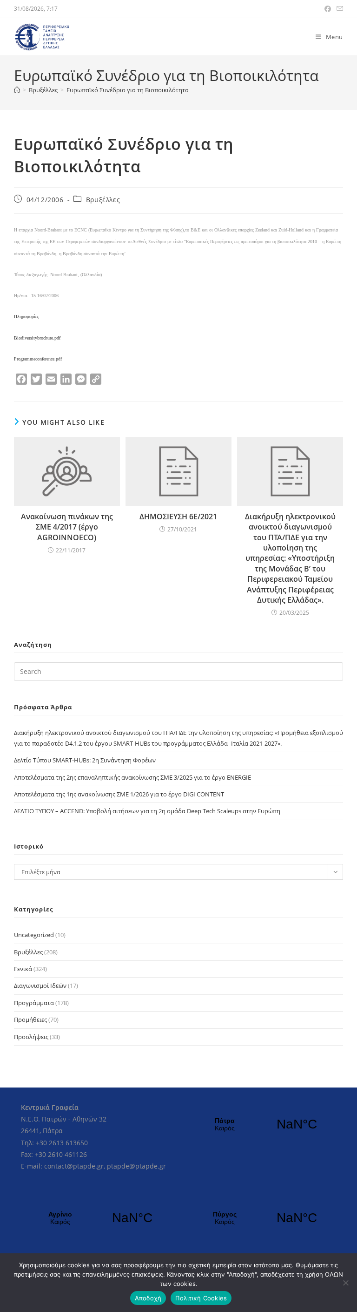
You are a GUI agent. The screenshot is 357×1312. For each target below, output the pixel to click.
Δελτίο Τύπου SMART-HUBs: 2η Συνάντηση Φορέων (85, 760)
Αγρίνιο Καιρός (96, 1218)
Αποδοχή (148, 1298)
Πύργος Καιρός (260, 1218)
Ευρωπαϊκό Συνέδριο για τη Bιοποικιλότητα (127, 90)
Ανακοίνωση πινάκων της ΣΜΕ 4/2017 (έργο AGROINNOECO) (67, 527)
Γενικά (23, 969)
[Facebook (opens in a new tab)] (328, 9)
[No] (345, 1282)
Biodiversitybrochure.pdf (37, 337)
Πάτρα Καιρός (260, 1124)
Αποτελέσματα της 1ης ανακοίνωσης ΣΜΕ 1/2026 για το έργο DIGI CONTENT (119, 794)
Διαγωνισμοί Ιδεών (40, 985)
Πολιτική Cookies (201, 1298)
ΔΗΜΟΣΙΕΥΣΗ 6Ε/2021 (178, 516)
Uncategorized (34, 935)
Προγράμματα (34, 1003)
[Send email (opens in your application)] (338, 9)
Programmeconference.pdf (38, 358)
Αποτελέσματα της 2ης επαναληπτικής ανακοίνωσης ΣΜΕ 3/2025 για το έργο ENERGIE (132, 777)
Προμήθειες (30, 1019)
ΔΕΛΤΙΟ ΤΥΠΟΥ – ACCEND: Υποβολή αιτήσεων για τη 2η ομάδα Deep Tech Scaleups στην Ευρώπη (147, 811)
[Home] (17, 90)
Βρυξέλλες (103, 199)
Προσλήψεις (31, 1037)
